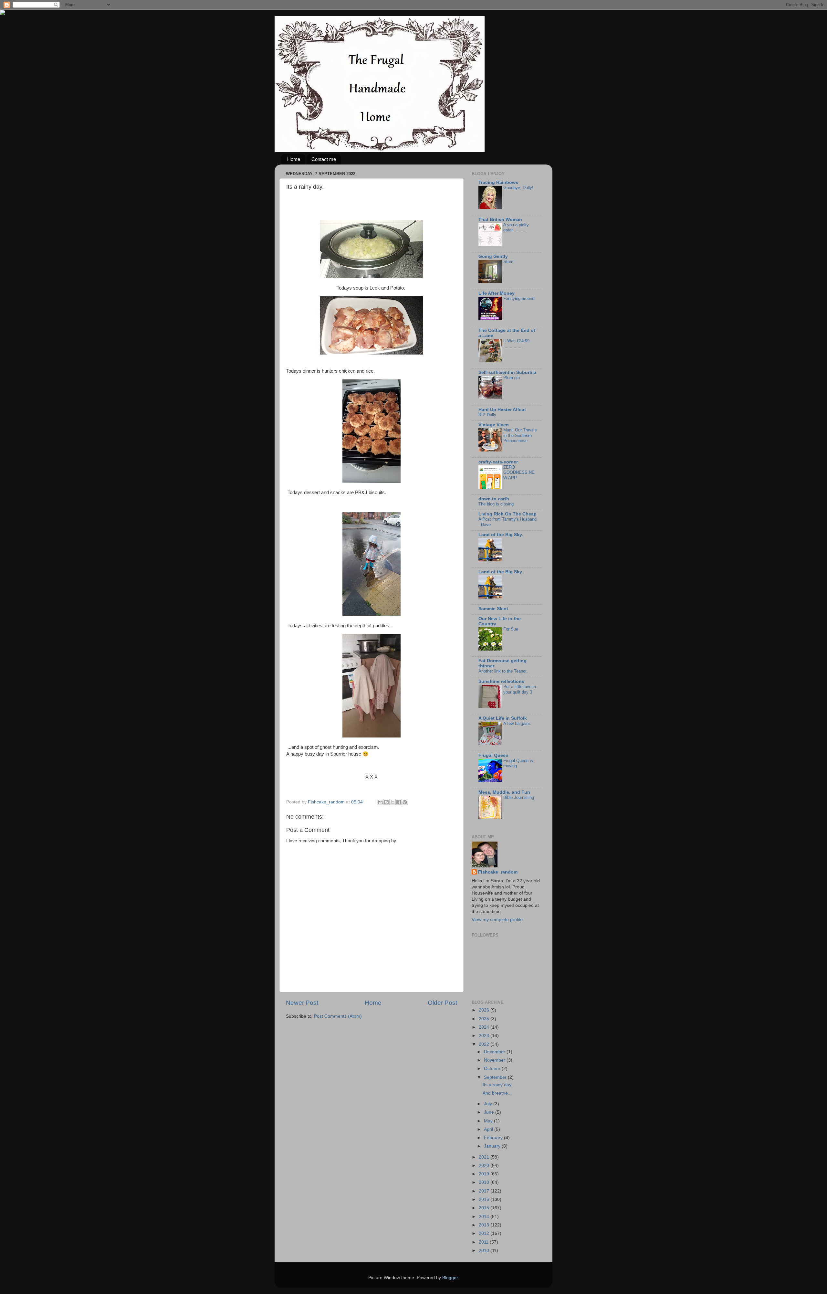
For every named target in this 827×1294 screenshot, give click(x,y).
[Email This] (380, 802)
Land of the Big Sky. (500, 534)
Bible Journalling (518, 797)
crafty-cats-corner (498, 462)
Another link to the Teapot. (503, 671)
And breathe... (497, 1093)
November (495, 1060)
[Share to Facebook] (398, 802)
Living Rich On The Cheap (507, 514)
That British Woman (500, 219)
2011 (484, 1242)
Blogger (450, 1277)
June (489, 1112)
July (488, 1103)
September (496, 1077)
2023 (484, 1035)
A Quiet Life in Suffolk (502, 718)
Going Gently (493, 256)
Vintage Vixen (493, 424)
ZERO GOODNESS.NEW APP (519, 472)
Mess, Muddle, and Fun (504, 792)
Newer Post (302, 1002)
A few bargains (517, 723)
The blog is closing (496, 504)
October (493, 1068)
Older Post (442, 1002)
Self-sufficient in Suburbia (507, 372)
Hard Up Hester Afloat (502, 409)
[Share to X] (392, 802)
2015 (484, 1207)
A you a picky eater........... (516, 227)
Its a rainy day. (497, 1084)
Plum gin (511, 377)
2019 (484, 1174)
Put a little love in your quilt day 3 (519, 689)
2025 (484, 1018)
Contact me (323, 159)
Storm (509, 261)
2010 (484, 1250)
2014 (484, 1216)
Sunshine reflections (501, 681)
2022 (484, 1044)
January (493, 1146)
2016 (484, 1199)
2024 (484, 1027)
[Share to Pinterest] (405, 802)
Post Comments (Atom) (338, 1016)
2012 (484, 1233)
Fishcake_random (498, 872)
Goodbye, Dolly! (518, 187)
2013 (484, 1225)
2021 (484, 1157)
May (489, 1121)
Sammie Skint (493, 608)
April (489, 1129)
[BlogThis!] (386, 802)
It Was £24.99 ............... (516, 343)
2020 (484, 1165)
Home (293, 159)
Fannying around (518, 298)
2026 (484, 1010)
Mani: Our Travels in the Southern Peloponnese (520, 435)
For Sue (510, 629)
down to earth (493, 498)
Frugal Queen (493, 755)
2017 (484, 1191)
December (495, 1051)
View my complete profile (497, 919)
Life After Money (496, 293)
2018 (484, 1182)
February (494, 1137)
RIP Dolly (487, 414)
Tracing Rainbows (498, 182)
